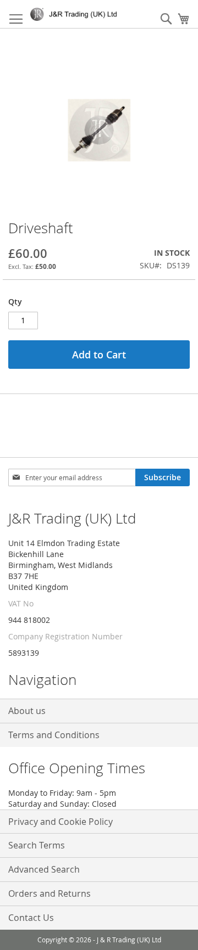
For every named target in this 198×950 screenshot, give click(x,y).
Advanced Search (44, 869)
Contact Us (31, 918)
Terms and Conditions (54, 735)
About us (27, 711)
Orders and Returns (49, 893)
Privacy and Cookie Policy (60, 822)
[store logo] (75, 14)
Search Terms (36, 845)
